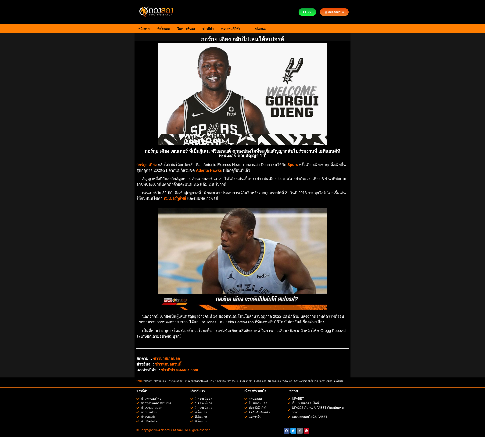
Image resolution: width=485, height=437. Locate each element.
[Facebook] (286, 431)
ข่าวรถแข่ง (232, 381)
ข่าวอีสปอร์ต (260, 381)
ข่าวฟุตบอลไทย (175, 381)
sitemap (261, 28)
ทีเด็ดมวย (339, 381)
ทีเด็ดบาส (313, 381)
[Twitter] (293, 431)
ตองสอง (177, 430)
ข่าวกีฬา (208, 28)
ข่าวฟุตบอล (160, 381)
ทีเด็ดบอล (163, 28)
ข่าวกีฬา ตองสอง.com (179, 370)
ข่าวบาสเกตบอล (218, 381)
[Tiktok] (300, 431)
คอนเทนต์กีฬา (230, 28)
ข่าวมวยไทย (246, 381)
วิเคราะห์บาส (300, 381)
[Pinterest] (306, 431)
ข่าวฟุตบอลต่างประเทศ (196, 381)
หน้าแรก (144, 28)
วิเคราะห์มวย (325, 381)
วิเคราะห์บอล (186, 28)
